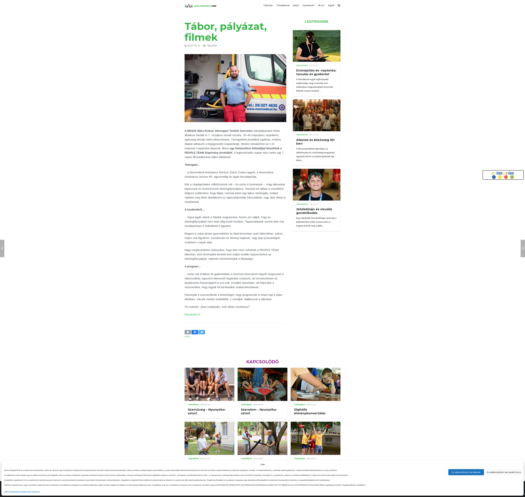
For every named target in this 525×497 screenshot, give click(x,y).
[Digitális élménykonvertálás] (315, 369)
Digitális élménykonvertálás (310, 411)
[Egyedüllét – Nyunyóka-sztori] (262, 423)
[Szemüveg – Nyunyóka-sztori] (209, 369)
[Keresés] (339, 5)
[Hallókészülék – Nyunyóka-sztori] (315, 423)
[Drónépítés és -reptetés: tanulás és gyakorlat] (316, 32)
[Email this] (188, 332)
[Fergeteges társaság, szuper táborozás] (209, 423)
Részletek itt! (192, 314)
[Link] (200, 5)
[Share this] (195, 332)
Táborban (211, 45)
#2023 (187, 336)
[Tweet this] (202, 332)
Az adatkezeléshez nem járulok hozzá (504, 472)
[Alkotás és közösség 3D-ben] (316, 101)
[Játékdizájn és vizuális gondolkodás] (316, 170)
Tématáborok (302, 65)
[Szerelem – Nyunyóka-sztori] (262, 369)
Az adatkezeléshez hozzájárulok (466, 472)
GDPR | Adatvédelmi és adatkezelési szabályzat (22, 492)
